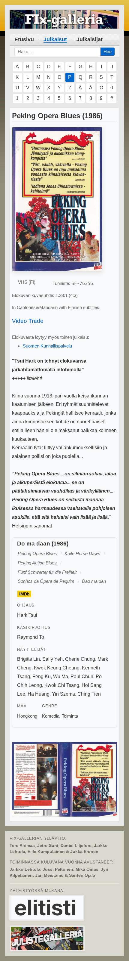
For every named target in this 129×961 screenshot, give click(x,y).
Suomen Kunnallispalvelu (47, 345)
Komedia (50, 715)
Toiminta (70, 715)
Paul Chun (81, 676)
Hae (108, 51)
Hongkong (27, 715)
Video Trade (28, 321)
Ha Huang (39, 694)
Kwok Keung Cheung (57, 667)
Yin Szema (63, 694)
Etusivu (24, 39)
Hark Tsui (27, 615)
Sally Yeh (52, 659)
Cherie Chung (80, 659)
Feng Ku (41, 676)
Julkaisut (55, 39)
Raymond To (30, 637)
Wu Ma (60, 676)
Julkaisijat (89, 39)
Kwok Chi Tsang (61, 685)
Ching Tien (89, 694)
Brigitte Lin (28, 659)
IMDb (24, 594)
